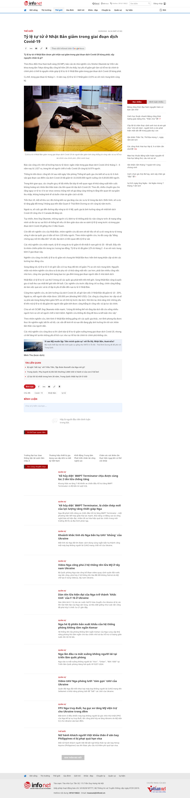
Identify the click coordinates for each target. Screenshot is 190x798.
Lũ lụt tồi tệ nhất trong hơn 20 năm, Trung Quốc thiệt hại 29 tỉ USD (57, 376)
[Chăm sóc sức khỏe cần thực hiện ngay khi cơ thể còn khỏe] (110, 444)
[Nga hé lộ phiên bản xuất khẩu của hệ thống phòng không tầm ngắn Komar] (40, 630)
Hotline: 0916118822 (120, 3)
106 (135, 149)
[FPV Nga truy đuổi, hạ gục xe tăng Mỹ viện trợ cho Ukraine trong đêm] (40, 714)
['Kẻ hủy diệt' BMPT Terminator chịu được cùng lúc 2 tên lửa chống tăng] (40, 481)
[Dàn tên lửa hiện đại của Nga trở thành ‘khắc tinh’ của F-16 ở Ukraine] (40, 600)
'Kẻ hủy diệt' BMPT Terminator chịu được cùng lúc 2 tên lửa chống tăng (88, 477)
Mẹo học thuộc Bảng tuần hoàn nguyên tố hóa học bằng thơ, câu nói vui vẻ (145, 156)
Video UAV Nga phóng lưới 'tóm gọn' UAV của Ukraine (87, 682)
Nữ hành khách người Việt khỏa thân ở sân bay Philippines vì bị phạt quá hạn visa (88, 736)
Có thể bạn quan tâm (36, 432)
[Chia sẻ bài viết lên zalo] (31, 48)
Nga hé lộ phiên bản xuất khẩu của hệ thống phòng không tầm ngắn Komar (86, 625)
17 (159, 119)
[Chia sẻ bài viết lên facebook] (26, 48)
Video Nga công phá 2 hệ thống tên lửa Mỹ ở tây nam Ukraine (89, 566)
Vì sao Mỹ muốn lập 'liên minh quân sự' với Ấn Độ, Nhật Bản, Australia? (79, 341)
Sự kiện (129, 10)
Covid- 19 (39, 393)
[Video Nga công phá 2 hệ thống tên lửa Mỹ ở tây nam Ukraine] (40, 570)
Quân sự (118, 10)
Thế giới (58, 10)
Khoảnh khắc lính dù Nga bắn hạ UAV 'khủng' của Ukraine (90, 536)
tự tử (64, 393)
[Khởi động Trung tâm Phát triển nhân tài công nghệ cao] (85, 444)
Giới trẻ (81, 10)
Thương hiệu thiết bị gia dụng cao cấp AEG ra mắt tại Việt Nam (60, 458)
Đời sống (34, 10)
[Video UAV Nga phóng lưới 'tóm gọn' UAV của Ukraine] (40, 687)
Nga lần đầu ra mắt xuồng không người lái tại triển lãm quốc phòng (87, 655)
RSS (164, 10)
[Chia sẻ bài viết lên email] (36, 48)
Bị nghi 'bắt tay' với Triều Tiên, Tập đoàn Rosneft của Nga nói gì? (56, 367)
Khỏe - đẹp (93, 10)
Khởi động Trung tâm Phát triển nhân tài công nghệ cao (84, 458)
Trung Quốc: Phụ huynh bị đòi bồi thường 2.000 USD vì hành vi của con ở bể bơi (63, 372)
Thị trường (46, 10)
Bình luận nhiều (156, 102)
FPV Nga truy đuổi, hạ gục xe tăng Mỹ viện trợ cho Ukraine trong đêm (87, 709)
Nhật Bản (52, 393)
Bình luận (29, 386)
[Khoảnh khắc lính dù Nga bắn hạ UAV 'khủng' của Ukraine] (40, 541)
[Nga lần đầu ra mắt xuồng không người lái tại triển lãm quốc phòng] (40, 659)
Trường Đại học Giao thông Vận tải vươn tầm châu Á (34, 458)
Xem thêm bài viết (73, 757)
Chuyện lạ (106, 10)
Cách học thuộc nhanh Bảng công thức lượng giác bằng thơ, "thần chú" (144, 117)
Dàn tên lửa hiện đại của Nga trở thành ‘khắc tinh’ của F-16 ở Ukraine (87, 596)
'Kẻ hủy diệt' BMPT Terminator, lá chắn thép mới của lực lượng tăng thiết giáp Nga (89, 507)
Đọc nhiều (137, 102)
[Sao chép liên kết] (41, 48)
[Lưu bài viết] (46, 48)
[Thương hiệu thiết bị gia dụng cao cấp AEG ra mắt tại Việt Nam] (60, 444)
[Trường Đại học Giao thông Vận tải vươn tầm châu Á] (35, 444)
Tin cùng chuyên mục (36, 466)
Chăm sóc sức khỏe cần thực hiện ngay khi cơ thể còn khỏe (110, 458)
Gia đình (70, 10)
